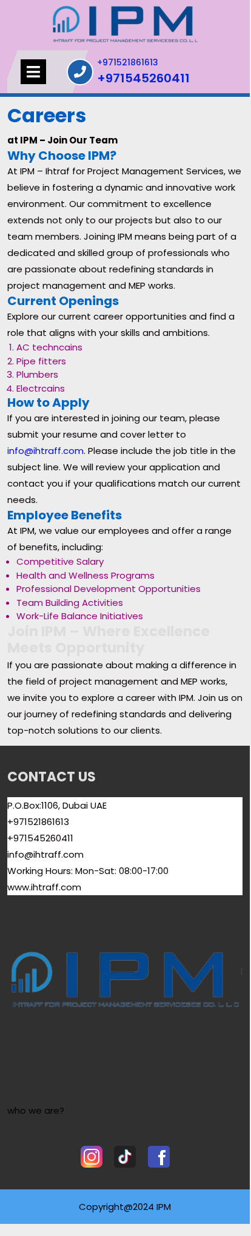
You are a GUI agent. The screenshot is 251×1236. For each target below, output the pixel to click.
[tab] (33, 71)
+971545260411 (143, 78)
